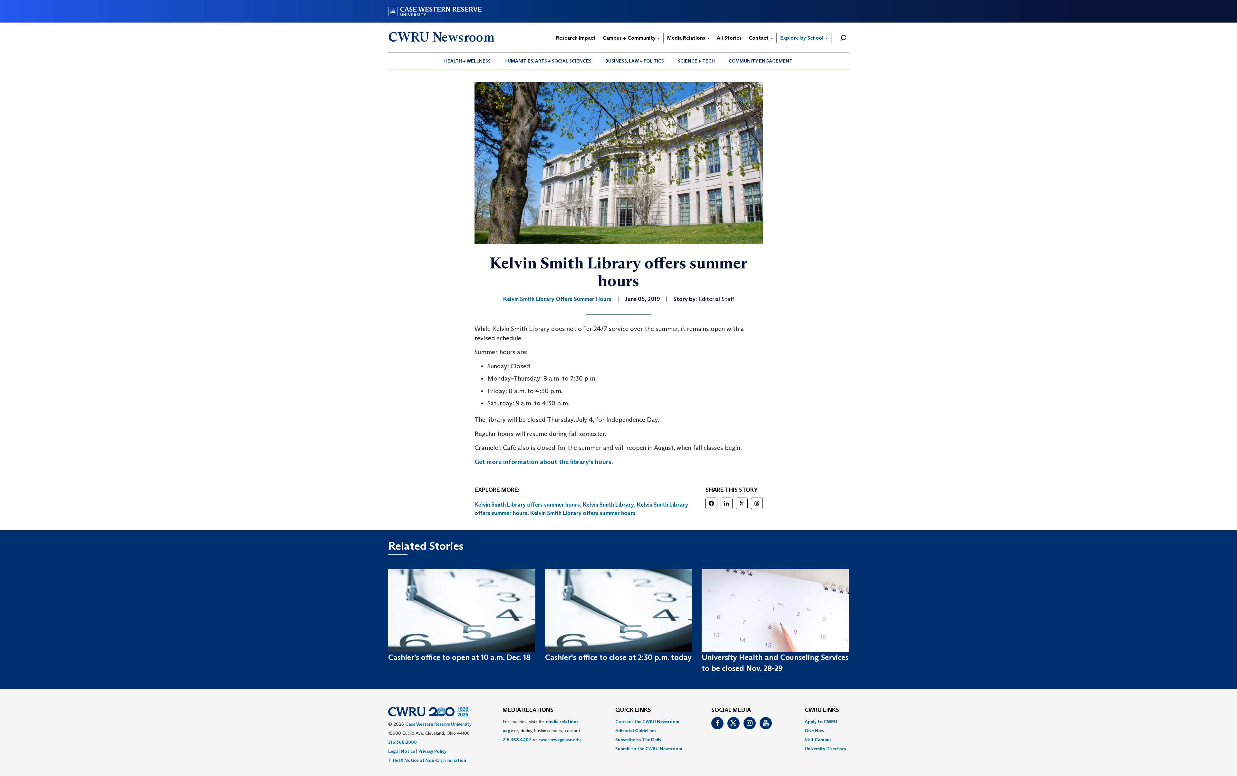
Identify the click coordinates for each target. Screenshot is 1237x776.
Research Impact (576, 38)
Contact (759, 38)
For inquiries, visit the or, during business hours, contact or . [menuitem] (542, 730)
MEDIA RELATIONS (528, 710)
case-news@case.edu (559, 739)
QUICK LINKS (633, 710)
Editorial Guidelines (635, 730)
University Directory (825, 749)
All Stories (729, 38)
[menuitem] (467, 61)
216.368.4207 (517, 739)
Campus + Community (630, 38)
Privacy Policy (432, 751)
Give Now (814, 730)
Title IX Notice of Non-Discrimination (427, 760)
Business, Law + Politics (634, 61)
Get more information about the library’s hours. (544, 462)
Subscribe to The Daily (638, 739)
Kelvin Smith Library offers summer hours (527, 504)
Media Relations (686, 38)
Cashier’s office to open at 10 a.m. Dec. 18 (459, 657)
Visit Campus (818, 739)
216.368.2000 (402, 742)
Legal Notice (401, 751)
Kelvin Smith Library (608, 504)
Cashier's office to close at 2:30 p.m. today (618, 657)
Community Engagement (760, 61)
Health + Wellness (467, 61)
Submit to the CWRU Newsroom (648, 749)
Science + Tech (696, 61)
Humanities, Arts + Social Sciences (547, 61)
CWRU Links (822, 710)
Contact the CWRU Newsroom (647, 721)
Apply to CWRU (821, 721)
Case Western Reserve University (438, 724)
